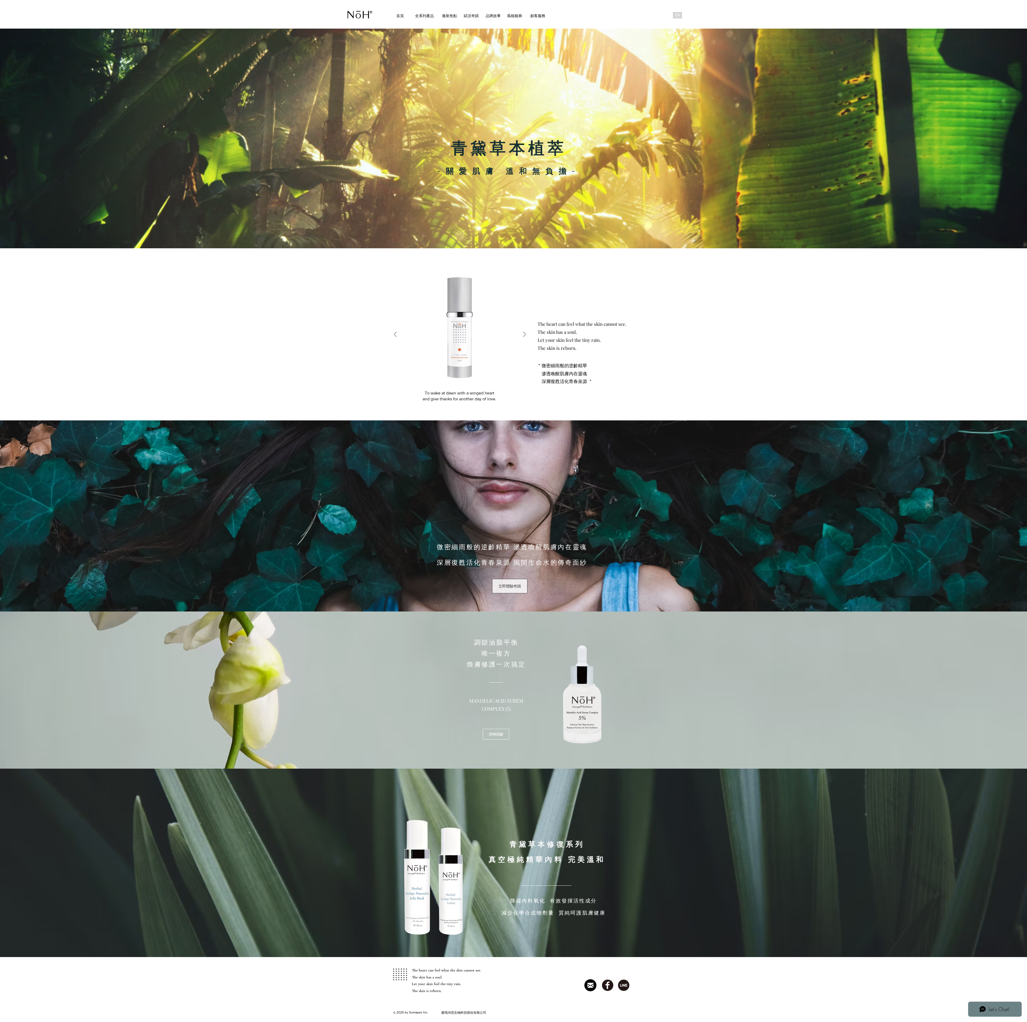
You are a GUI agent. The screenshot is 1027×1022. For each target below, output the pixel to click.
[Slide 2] (459, 404)
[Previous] (395, 335)
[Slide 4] (466, 404)
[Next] (524, 335)
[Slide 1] (453, 404)
